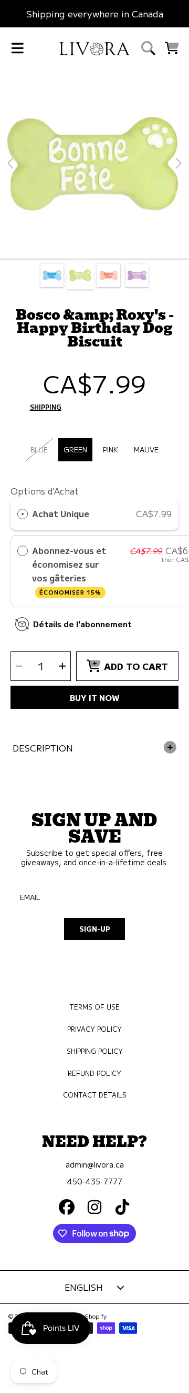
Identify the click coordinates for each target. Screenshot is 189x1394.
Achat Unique (60, 513)
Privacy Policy (94, 1029)
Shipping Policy (95, 1051)
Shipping (45, 407)
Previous (11, 164)
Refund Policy (94, 1073)
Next (178, 164)
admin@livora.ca (95, 1164)
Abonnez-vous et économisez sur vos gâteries (69, 570)
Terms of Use (94, 1007)
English (84, 1287)
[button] (17, 48)
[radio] (22, 514)
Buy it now (95, 697)
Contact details (95, 1095)
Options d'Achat (44, 491)
